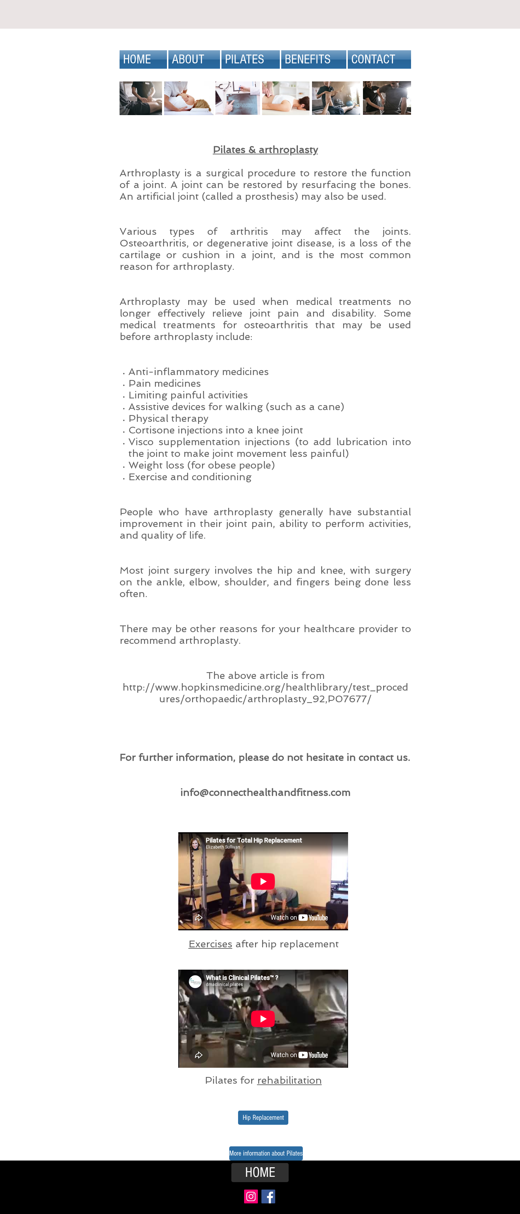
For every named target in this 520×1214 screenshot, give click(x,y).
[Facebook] (268, 1196)
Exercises (210, 944)
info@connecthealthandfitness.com (265, 792)
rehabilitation (289, 1080)
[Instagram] (251, 1196)
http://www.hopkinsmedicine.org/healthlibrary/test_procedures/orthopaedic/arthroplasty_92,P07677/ (265, 693)
